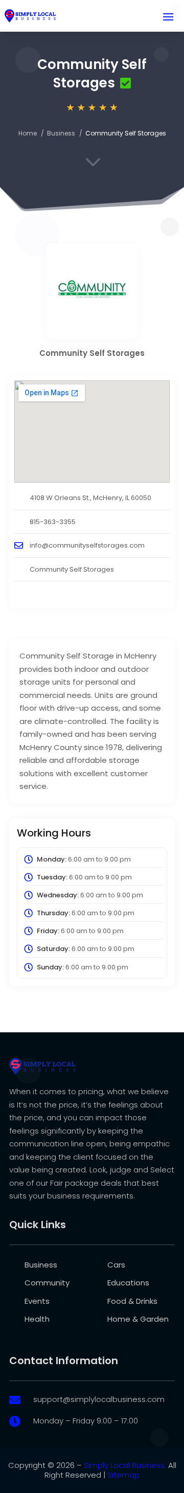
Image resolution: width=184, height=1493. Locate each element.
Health (37, 1319)
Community (47, 1282)
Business (61, 133)
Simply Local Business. (125, 1465)
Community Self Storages (72, 569)
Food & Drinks (132, 1301)
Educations (128, 1282)
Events (37, 1301)
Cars (116, 1264)
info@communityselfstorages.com (87, 545)
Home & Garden (138, 1319)
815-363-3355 (53, 522)
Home (27, 133)
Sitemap (123, 1474)
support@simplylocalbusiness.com (99, 1399)
